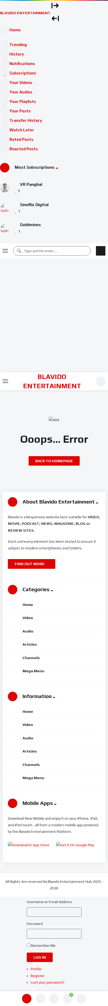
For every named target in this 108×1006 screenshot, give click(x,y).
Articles (30, 644)
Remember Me (43, 945)
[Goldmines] (4, 228)
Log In (40, 957)
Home (28, 604)
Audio (28, 631)
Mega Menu (33, 671)
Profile (36, 969)
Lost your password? (47, 982)
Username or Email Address (49, 902)
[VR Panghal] (4, 187)
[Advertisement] (54, 315)
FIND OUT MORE (30, 564)
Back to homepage (54, 461)
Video (28, 618)
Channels (31, 658)
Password (35, 924)
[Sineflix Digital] (4, 208)
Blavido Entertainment (52, 381)
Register (38, 976)
